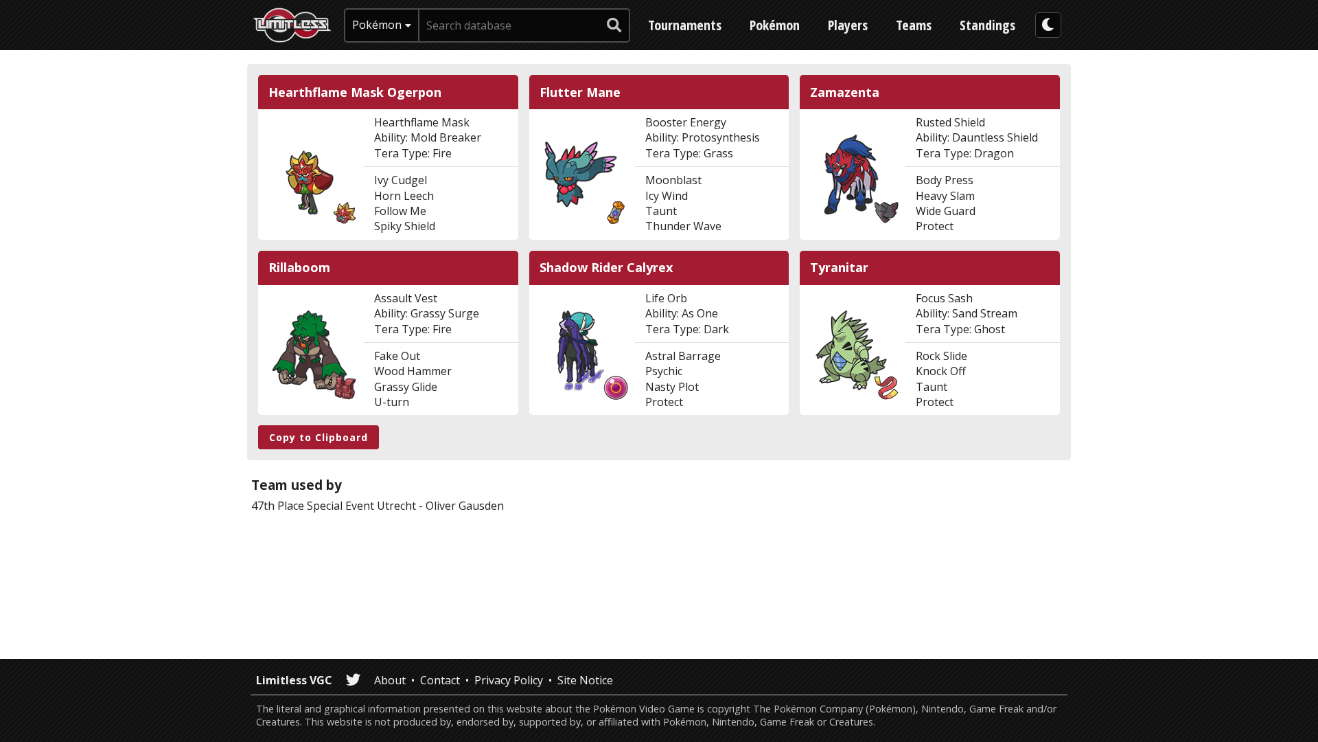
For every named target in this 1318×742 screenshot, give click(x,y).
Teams (914, 25)
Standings (987, 25)
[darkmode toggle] (1048, 25)
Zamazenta (844, 92)
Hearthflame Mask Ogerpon (354, 92)
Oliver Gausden (465, 505)
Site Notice (585, 680)
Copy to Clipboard (318, 437)
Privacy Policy (508, 680)
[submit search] (614, 25)
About (390, 680)
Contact (440, 680)
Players (848, 25)
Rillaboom (299, 267)
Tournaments (684, 25)
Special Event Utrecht (361, 505)
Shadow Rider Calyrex (606, 267)
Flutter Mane (580, 92)
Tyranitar (839, 267)
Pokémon (775, 25)
